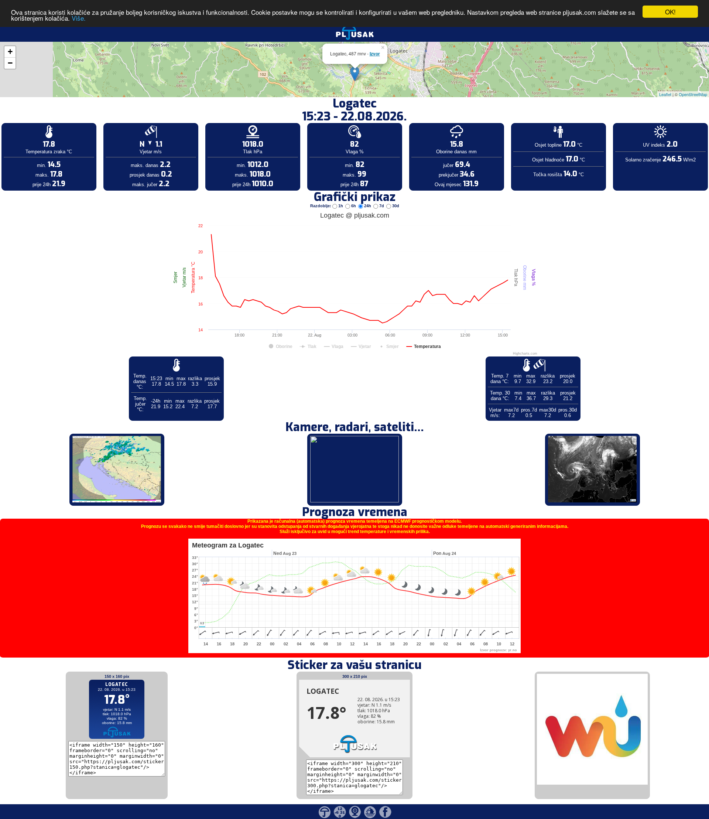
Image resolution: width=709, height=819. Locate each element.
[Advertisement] (56, 121)
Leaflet (665, 94)
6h (353, 206)
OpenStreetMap (693, 94)
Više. (79, 18)
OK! (670, 11)
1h (340, 206)
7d (381, 206)
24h (367, 206)
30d (395, 206)
